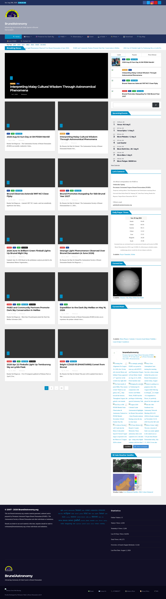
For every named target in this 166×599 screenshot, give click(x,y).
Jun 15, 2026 (11, 256)
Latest (119, 55)
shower (101, 520)
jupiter (96, 513)
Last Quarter (121, 143)
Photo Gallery (134, 59)
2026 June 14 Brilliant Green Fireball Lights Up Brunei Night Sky (29, 252)
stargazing (68, 523)
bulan (83, 510)
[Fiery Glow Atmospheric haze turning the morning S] (151, 372)
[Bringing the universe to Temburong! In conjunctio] (136, 392)
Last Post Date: (116, 550)
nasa (99, 517)
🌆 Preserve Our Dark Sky (45, 37)
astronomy (71, 510)
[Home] (8, 36)
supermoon (78, 523)
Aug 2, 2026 (11, 140)
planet (87, 520)
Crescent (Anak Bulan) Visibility (146, 339)
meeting (68, 517)
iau (89, 513)
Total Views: (115, 539)
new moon (43, 44)
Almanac (122, 297)
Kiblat (133, 254)
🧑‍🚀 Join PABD (11, 41)
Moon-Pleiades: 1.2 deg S (126, 136)
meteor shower (81, 517)
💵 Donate (91, 591)
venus (97, 523)
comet (87, 510)
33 (61, 388)
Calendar (132, 339)
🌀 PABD (61, 37)
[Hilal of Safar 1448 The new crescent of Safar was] (151, 433)
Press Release (152, 55)
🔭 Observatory (76, 37)
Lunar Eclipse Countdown (121, 342)
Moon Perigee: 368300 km (126, 161)
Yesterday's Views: (117, 528)
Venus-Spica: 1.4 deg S (125, 130)
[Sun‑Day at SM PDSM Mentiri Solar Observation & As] (120, 413)
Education (13, 83)
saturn (96, 520)
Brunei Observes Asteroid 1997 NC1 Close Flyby (28, 195)
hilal (85, 513)
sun (74, 523)
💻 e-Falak (101, 37)
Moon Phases (124, 339)
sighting (105, 520)
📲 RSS (156, 591)
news (23, 44)
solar (62, 523)
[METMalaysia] (127, 482)
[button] (160, 39)
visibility (102, 523)
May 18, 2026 (12, 313)
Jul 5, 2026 (15, 94)
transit (88, 523)
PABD (128, 59)
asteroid (66, 510)
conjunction (94, 510)
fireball (76, 513)
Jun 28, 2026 (11, 200)
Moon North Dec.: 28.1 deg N (127, 149)
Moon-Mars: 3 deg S (124, 155)
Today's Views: (116, 523)
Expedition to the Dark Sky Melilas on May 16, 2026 (83, 308)
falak (72, 513)
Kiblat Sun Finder (138, 297)
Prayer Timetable (125, 254)
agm (62, 510)
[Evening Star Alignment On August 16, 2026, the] (120, 372)
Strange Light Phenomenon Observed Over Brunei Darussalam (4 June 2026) (82, 252)
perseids (83, 520)
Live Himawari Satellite (131, 492)
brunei (37, 44)
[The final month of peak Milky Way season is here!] (120, 392)
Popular (134, 55)
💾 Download (128, 37)
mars (63, 517)
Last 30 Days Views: (117, 534)
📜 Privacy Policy (144, 591)
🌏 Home (16, 37)
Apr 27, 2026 (65, 313)
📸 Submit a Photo (130, 591)
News (18, 83)
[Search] (155, 105)
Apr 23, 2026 (12, 370)
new (103, 517)
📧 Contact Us (102, 591)
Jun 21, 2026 (64, 200)
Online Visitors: (116, 517)
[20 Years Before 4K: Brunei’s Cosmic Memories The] (136, 433)
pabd (14, 44)
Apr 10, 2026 (65, 370)
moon (18, 44)
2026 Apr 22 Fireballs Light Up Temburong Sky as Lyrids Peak (29, 365)
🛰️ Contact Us (26, 41)
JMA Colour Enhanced (146, 492)
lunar (32, 44)
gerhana (81, 513)
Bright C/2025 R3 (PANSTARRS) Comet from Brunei (82, 365)
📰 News (27, 37)
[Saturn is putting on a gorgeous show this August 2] (151, 392)
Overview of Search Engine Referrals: (123, 545)
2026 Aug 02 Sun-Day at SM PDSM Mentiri (28, 137)
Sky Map (129, 297)
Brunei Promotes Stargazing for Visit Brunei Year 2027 (82, 195)
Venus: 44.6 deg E (123, 124)
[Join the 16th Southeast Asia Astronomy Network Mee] (151, 413)
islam (93, 513)
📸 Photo (114, 37)
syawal (84, 523)
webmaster (24, 94)
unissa (92, 523)
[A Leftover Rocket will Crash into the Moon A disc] (120, 433)
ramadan (92, 520)
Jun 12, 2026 (64, 256)
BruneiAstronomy (16, 24)
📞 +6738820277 (115, 591)
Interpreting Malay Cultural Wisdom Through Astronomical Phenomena (52, 88)
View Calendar (115, 165)
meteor (73, 517)
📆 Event (90, 37)
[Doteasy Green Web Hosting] (13, 590)
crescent (101, 510)
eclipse (27, 44)
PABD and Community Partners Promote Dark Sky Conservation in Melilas (28, 308)
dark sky (60, 513)
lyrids (106, 513)
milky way (88, 517)
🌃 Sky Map (141, 37)
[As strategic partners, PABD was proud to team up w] (136, 372)
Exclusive (125, 91)
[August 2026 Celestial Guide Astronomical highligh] (136, 413)
